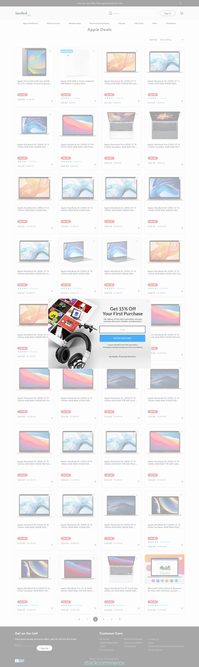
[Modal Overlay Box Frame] (99, 333)
